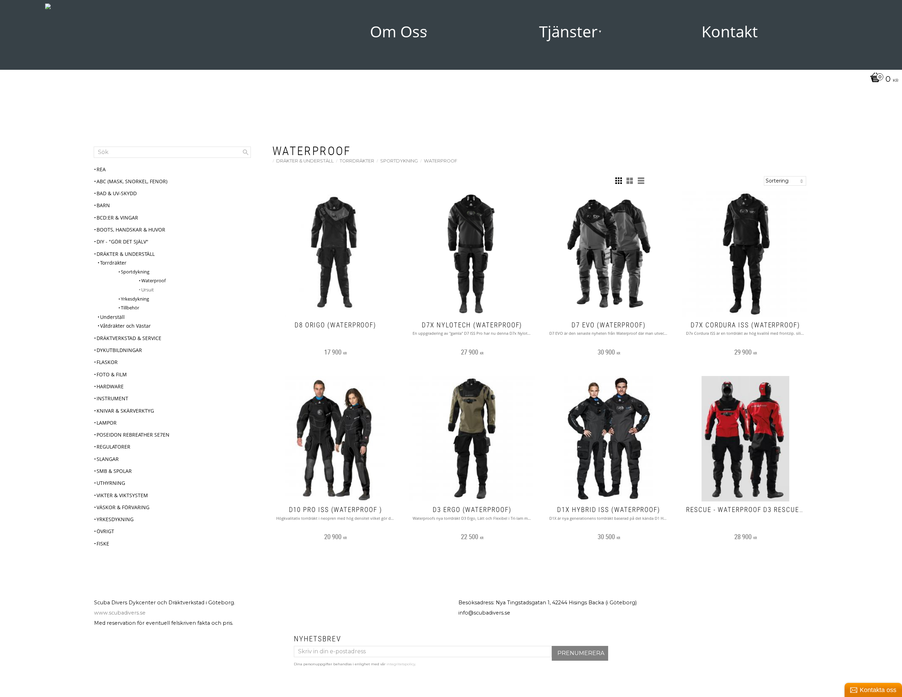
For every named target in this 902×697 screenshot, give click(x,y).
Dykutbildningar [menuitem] (119, 350)
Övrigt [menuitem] (105, 531)
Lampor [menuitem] (107, 422)
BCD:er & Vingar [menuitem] (117, 217)
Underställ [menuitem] (112, 317)
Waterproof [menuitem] (153, 280)
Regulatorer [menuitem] (113, 446)
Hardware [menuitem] (110, 386)
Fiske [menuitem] (103, 543)
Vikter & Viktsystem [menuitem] (122, 495)
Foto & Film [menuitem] (112, 374)
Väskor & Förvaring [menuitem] (123, 507)
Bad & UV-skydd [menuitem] (117, 193)
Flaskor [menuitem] (107, 362)
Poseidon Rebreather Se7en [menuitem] (133, 434)
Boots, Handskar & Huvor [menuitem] (131, 229)
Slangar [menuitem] (108, 459)
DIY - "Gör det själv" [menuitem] (122, 241)
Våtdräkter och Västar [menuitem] (125, 325)
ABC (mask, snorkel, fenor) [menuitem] (132, 181)
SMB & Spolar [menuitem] (114, 471)
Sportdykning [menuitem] (135, 272)
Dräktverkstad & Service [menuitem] (129, 338)
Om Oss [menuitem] (398, 31)
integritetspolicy (401, 664)
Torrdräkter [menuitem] (113, 262)
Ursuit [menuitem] (147, 289)
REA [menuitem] (101, 169)
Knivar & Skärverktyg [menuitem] (125, 410)
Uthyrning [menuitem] (111, 483)
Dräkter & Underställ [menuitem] (126, 254)
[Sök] (245, 152)
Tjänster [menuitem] (568, 31)
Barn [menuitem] (103, 205)
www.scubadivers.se (120, 613)
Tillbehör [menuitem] (130, 307)
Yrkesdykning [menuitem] (135, 299)
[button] (618, 180)
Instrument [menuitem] (112, 398)
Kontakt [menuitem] (730, 31)
